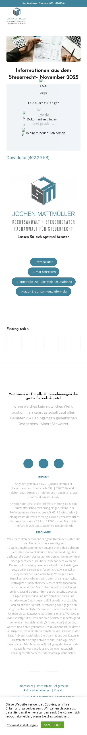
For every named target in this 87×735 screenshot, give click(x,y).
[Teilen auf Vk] (54, 343)
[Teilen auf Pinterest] (32, 343)
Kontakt (59, 690)
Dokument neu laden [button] (41, 119)
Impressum (26, 686)
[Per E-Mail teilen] (69, 343)
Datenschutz (44, 686)
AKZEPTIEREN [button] (53, 725)
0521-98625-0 (56, 3)
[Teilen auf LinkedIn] (40, 343)
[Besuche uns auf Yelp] (76, 343)
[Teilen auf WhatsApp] (25, 343)
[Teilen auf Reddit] (62, 343)
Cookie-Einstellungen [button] (22, 725)
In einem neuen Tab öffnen (45, 133)
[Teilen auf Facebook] (10, 343)
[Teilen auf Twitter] (17, 343)
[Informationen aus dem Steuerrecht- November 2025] (43, 49)
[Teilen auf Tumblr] (47, 343)
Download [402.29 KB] (28, 157)
